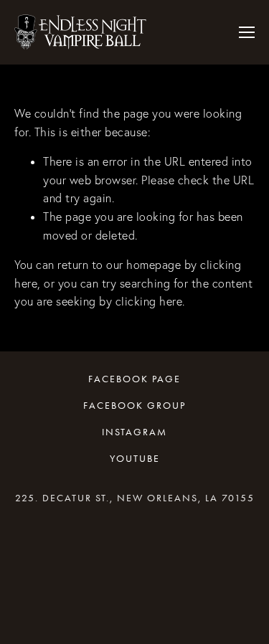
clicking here (149, 301)
